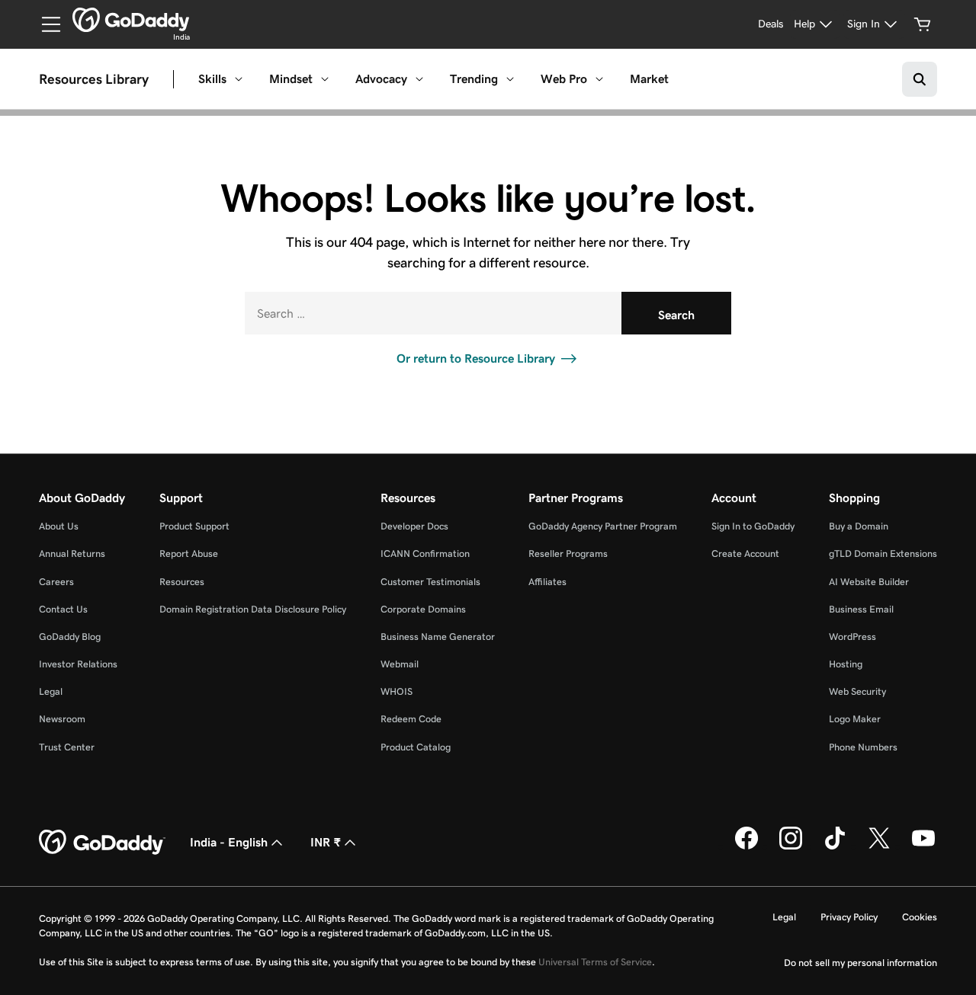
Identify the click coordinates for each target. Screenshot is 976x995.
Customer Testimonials (430, 581)
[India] (130, 20)
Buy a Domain (858, 526)
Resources (181, 581)
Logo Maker (855, 719)
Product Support (194, 526)
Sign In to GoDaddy (753, 526)
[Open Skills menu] (239, 79)
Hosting (845, 664)
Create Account (745, 553)
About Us (59, 526)
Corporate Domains (423, 609)
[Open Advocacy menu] (419, 79)
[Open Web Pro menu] (599, 79)
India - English (229, 842)
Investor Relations (78, 664)
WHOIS (396, 691)
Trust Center (67, 747)
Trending (474, 78)
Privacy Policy (849, 917)
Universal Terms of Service (595, 962)
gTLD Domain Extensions (883, 553)
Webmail (399, 664)
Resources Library (94, 79)
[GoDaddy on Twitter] (879, 846)
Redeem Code (410, 719)
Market (649, 78)
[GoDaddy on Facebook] (746, 846)
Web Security (857, 691)
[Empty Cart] (922, 24)
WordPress (852, 636)
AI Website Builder (869, 581)
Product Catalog (415, 747)
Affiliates (547, 581)
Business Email (861, 609)
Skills (212, 78)
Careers (56, 581)
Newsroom (62, 719)
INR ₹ (325, 842)
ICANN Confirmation (425, 553)
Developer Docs (414, 526)
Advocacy (381, 78)
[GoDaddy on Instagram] (790, 846)
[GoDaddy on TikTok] (835, 846)
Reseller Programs (568, 553)
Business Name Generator (437, 636)
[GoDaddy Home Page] (102, 843)
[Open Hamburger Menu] (45, 24)
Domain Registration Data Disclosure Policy (252, 609)
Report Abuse (188, 553)
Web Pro (564, 78)
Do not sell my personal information (860, 962)
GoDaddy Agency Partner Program (602, 526)
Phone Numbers (863, 747)
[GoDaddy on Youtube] (923, 846)
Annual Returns (72, 553)
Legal (51, 691)
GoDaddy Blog (70, 636)
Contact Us (63, 609)
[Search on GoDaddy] (919, 79)
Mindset (291, 78)
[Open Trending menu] (510, 79)
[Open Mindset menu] (325, 79)
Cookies (919, 917)
